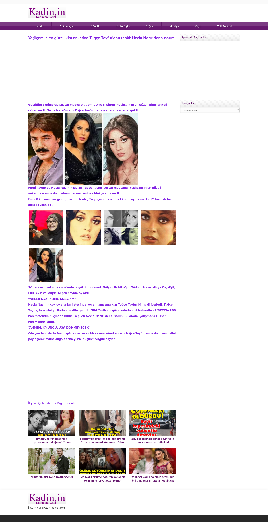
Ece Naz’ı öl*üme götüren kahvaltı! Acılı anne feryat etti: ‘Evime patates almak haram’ (102, 480)
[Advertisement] (102, 76)
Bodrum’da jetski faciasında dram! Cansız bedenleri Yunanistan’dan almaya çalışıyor (102, 442)
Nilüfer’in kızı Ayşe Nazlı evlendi (52, 477)
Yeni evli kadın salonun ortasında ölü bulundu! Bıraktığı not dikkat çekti (152, 480)
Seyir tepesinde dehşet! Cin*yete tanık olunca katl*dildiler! (152, 440)
